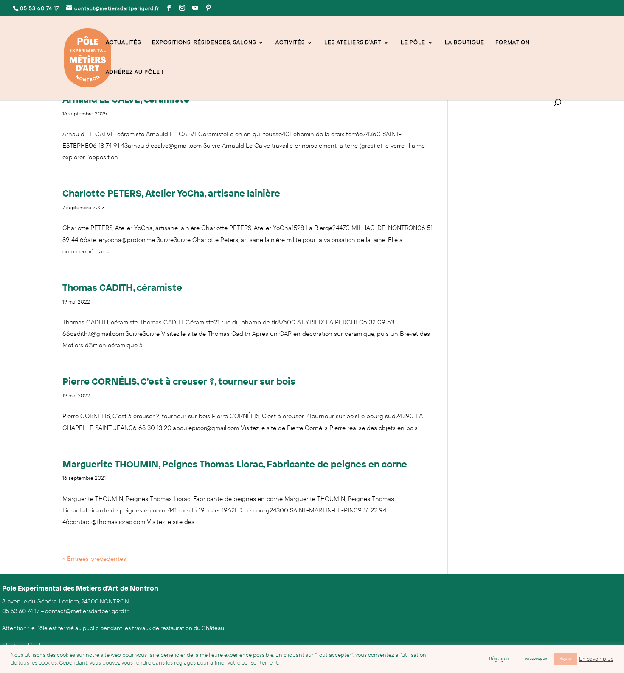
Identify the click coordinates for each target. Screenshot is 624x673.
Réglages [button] (499, 659)
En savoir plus (596, 659)
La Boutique (464, 42)
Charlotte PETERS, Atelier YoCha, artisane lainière (171, 193)
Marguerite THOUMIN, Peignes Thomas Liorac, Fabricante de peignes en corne (234, 464)
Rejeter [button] (565, 658)
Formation (512, 42)
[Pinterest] (208, 8)
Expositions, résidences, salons (204, 42)
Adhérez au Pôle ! (135, 72)
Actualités (123, 42)
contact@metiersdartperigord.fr (87, 611)
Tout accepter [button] (535, 658)
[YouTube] (195, 8)
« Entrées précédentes (94, 559)
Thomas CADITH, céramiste (122, 287)
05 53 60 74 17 (20, 611)
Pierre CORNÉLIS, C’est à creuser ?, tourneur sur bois (178, 381)
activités (290, 42)
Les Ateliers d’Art (352, 42)
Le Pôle (413, 42)
